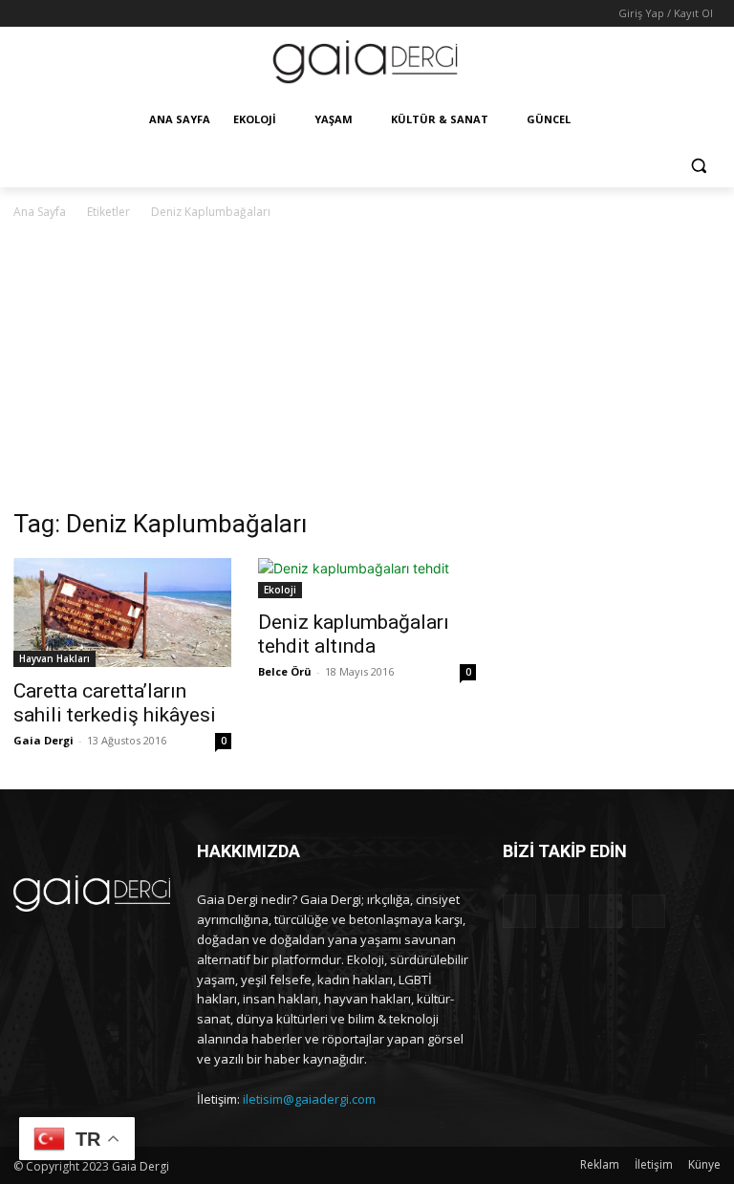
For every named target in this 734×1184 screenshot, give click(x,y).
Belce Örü (285, 671)
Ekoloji (280, 589)
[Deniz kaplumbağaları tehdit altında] (367, 578)
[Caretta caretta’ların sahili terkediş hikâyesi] (122, 612)
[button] (698, 165)
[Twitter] (78, 14)
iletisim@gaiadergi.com (309, 1099)
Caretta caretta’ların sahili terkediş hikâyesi (114, 702)
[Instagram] (51, 14)
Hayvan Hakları (54, 658)
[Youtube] (104, 14)
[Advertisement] (367, 366)
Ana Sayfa (39, 212)
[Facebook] (24, 14)
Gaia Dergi (43, 740)
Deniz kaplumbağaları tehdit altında (353, 634)
